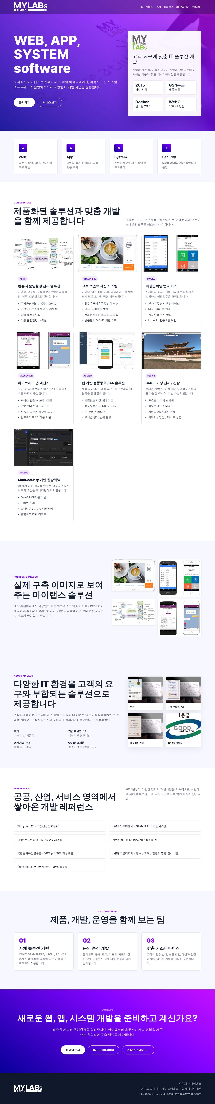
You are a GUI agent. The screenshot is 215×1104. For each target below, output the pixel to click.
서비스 (149, 6)
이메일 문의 (73, 1050)
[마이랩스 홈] (30, 7)
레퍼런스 (169, 6)
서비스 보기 (50, 102)
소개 (158, 6)
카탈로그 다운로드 (138, 1050)
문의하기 (24, 102)
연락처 (196, 6)
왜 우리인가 (183, 6)
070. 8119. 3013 (103, 1050)
